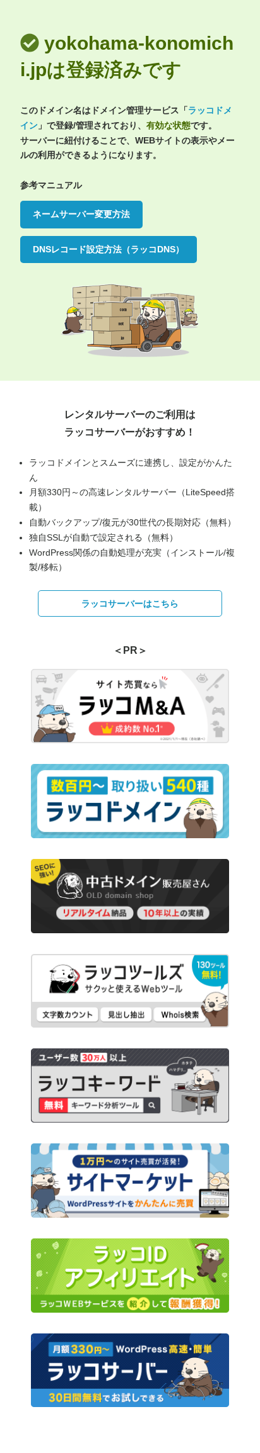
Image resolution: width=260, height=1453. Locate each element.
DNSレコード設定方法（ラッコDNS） (108, 249)
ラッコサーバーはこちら (130, 603)
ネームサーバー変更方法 (81, 214)
